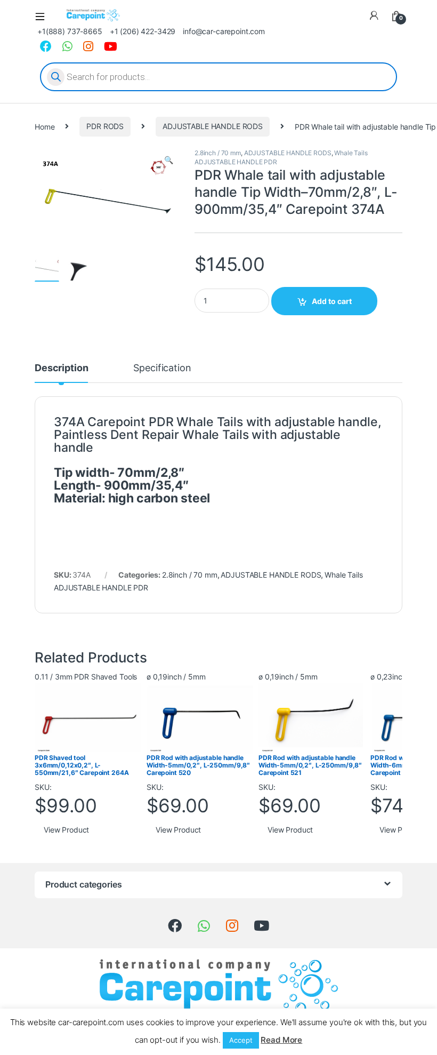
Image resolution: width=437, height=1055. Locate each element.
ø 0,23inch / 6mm (400, 676)
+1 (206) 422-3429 (143, 31)
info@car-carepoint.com (224, 31)
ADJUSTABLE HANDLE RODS (213, 126)
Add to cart (332, 301)
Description (61, 368)
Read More (281, 1040)
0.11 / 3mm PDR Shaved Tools (86, 676)
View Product (66, 829)
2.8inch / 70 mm (218, 153)
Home (44, 126)
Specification (162, 368)
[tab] (61, 372)
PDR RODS (105, 126)
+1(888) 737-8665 (69, 31)
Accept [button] (240, 1040)
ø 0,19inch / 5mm (176, 676)
